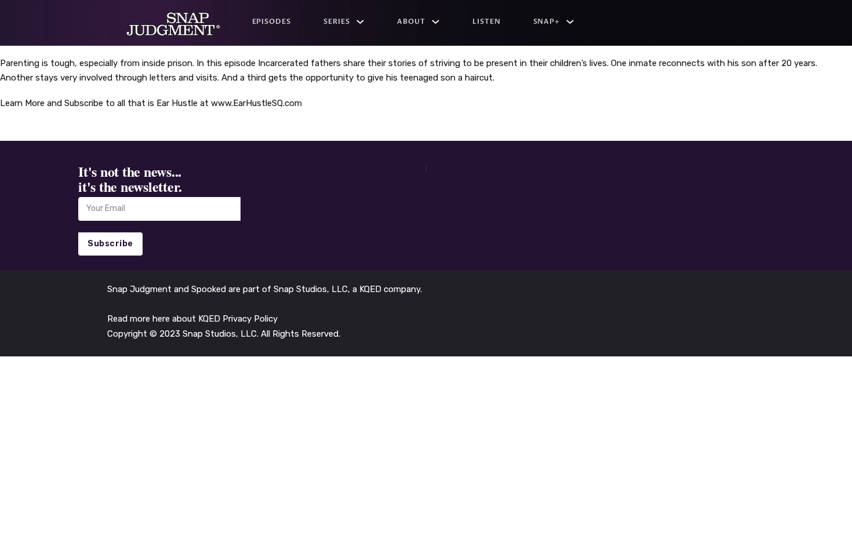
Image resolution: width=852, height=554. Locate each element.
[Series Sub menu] (360, 21)
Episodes (272, 21)
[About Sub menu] (435, 21)
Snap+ (546, 21)
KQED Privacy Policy (238, 319)
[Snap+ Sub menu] (570, 21)
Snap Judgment (140, 289)
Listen (486, 21)
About (411, 21)
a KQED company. (387, 289)
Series (336, 21)
